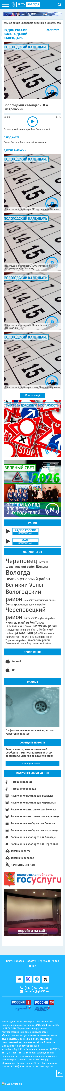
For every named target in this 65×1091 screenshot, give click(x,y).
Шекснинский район (21, 567)
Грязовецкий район (28, 633)
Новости (31, 961)
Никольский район (38, 640)
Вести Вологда (15, 961)
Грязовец (47, 636)
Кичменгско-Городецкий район (24, 636)
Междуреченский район (19, 629)
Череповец (21, 561)
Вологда (18, 573)
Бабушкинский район (19, 626)
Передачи (44, 961)
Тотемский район (45, 626)
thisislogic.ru (46, 1066)
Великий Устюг (25, 584)
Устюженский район (43, 600)
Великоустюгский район (28, 579)
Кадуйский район (45, 618)
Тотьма (39, 622)
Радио (55, 961)
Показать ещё (32, 395)
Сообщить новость (32, 763)
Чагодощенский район (33, 604)
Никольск (29, 618)
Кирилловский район (20, 622)
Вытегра (43, 562)
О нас (32, 966)
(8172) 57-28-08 (36, 988)
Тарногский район (16, 640)
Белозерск (13, 604)
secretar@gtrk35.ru (37, 991)
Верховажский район (39, 643)
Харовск (49, 633)
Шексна (42, 567)
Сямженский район (16, 643)
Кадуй (26, 600)
